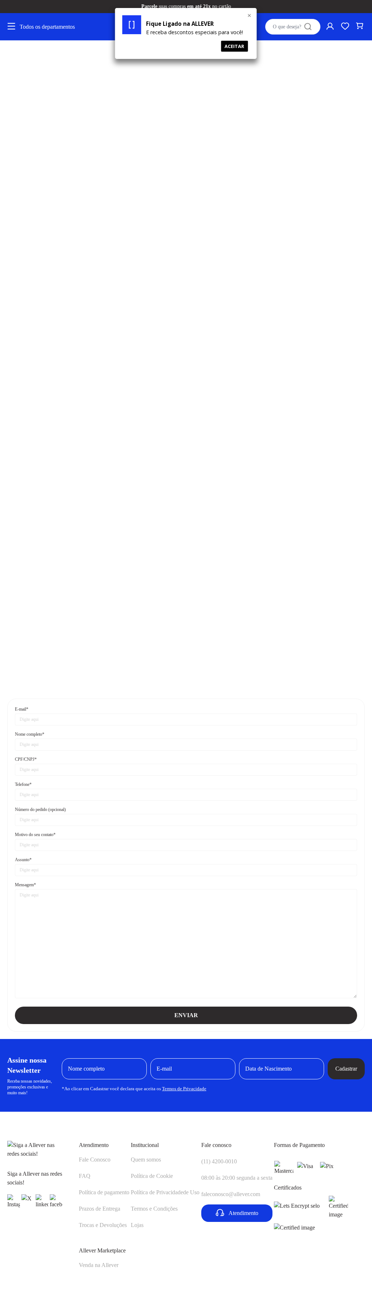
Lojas (137, 1225)
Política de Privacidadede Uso (165, 1192)
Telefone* (23, 784)
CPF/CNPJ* (26, 759)
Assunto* (23, 859)
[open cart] (360, 27)
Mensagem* (25, 884)
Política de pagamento (104, 1192)
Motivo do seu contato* (35, 834)
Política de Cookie (152, 1176)
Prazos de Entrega (99, 1209)
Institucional (145, 1145)
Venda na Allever (98, 1265)
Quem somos (146, 1159)
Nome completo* (29, 734)
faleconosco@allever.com (230, 1194)
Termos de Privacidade (184, 1088)
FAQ (84, 1176)
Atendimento (94, 1145)
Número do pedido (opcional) (40, 809)
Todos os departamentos (47, 27)
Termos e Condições (154, 1209)
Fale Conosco (94, 1159)
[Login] (330, 27)
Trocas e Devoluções (103, 1225)
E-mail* (21, 709)
